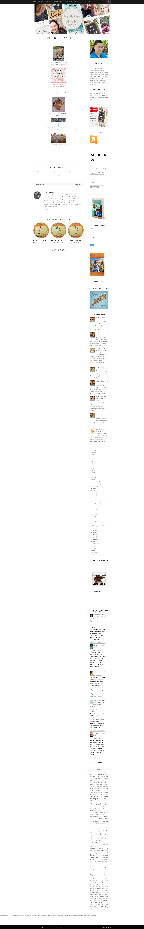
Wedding (101, 896)
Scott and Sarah (97, 873)
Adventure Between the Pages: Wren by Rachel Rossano (99, 521)
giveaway (102, 829)
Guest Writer (93, 831)
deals (107, 814)
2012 (92, 546)
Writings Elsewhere (94, 908)
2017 (92, 470)
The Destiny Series (95, 884)
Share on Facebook (45, 171)
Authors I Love (102, 805)
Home (34, 1)
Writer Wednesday (103, 904)
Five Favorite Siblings (101, 367)
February (95, 541)
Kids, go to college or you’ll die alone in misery (58, 127)
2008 (92, 555)
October (95, 486)
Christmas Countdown (96, 810)
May (94, 534)
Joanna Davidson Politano (99, 648)
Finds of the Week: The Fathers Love (57, 241)
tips (103, 890)
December (95, 481)
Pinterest (105, 157)
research (91, 871)
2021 (92, 461)
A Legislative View (95, 786)
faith (94, 821)
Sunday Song (96, 879)
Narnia (99, 861)
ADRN (107, 794)
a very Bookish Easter (100, 788)
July (94, 530)
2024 (92, 454)
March (94, 539)
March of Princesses (101, 846)
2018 (92, 468)
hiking (98, 831)
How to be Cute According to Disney (58, 113)
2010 (92, 550)
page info (100, 863)
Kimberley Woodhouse (98, 736)
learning (92, 843)
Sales (96, 871)
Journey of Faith (44, 1)
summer (91, 878)
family (98, 823)
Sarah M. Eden (93, 620)
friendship (97, 829)
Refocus (98, 869)
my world (102, 857)
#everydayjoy (92, 772)
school (91, 873)
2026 (92, 450)
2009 (92, 552)
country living (94, 814)
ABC (101, 794)
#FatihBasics (105, 772)
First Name (92, 178)
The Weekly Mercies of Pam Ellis (99, 888)
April (94, 537)
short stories (104, 873)
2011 (92, 548)
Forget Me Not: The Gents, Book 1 (99, 616)
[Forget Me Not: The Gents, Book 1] (92, 617)
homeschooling (99, 837)
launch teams (105, 840)
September (96, 488)
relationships (105, 869)
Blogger (106, 1)
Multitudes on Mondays (98, 506)
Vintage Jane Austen (95, 894)
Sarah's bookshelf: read (102, 611)
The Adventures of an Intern (100, 882)
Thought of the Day (95, 890)
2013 (92, 479)
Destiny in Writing (76, 1)
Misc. (106, 848)
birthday (92, 806)
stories (100, 877)
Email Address (96, 173)
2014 (92, 477)
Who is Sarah (87, 1)
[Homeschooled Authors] (99, 586)
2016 (92, 472)
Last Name (92, 182)
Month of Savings (95, 850)
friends (92, 829)
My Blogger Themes (43, 927)
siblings (92, 875)
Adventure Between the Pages (59, 1)
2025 (92, 452)
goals (107, 829)
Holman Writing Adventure (99, 833)
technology (99, 880)
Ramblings (92, 869)
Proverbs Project (99, 867)
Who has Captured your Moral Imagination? (58, 92)
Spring (96, 876)
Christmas (105, 808)
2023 (92, 457)
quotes (106, 867)
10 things (101, 774)
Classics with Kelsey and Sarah (100, 812)
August (94, 490)
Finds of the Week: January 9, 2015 (74, 241)
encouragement (94, 816)
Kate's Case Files (95, 839)
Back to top (106, 927)
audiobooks (105, 800)
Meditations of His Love (97, 848)
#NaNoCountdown (94, 774)
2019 (92, 466)
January (95, 543)
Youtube (92, 162)
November (95, 484)
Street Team (105, 877)
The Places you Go (103, 886)
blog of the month (99, 806)
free (107, 827)
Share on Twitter (61, 171)
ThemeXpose (59, 927)
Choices (101, 808)
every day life (99, 819)
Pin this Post (75, 171)
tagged (102, 879)
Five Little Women (101, 827)
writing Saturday (99, 906)
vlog (103, 894)
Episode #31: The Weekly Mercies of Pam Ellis (101, 350)
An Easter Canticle (97, 800)
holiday (105, 831)
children (96, 808)
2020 (92, 463)
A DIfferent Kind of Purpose (101, 784)
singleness (99, 875)
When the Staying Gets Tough (59, 62)
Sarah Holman (49, 192)
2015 (92, 475)
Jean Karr (92, 708)
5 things (101, 780)
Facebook (93, 157)
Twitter (99, 157)
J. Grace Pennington (98, 675)
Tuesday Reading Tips (102, 892)
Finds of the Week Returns (39, 241)
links (66, 176)
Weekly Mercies (97, 898)
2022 (92, 459)
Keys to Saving (104, 839)
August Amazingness (97, 803)
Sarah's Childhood (103, 871)
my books (101, 853)
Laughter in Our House (96, 840)
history (101, 831)
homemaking (92, 835)
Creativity (102, 814)
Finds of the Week (59, 176)
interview (106, 837)
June (94, 532)
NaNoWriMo (93, 861)
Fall (94, 823)
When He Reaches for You (59, 144)
